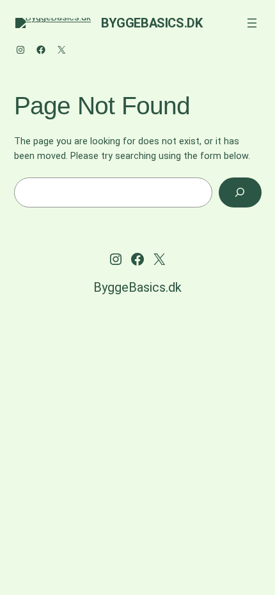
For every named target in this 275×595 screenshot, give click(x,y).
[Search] (240, 192)
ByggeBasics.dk (151, 23)
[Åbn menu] (252, 23)
